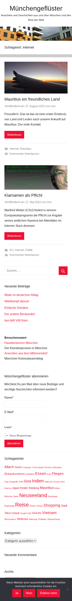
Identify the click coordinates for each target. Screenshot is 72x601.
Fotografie (13, 482)
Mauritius (25, 148)
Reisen (33, 506)
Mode (57, 488)
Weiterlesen (14, 134)
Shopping (51, 505)
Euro (49, 474)
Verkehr (36, 513)
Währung (33, 519)
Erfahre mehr (48, 593)
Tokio (7, 513)
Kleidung (34, 487)
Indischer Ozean (51, 482)
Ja (16, 593)
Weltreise (22, 519)
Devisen (48, 467)
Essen (40, 473)
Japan (15, 487)
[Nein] (67, 589)
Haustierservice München (21, 342)
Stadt (64, 505)
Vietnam (49, 512)
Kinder (24, 487)
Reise (22, 505)
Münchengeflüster (36, 8)
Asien (18, 467)
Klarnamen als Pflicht (23, 195)
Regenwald (9, 506)
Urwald (23, 513)
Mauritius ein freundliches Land (32, 99)
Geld (21, 482)
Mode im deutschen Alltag (21, 295)
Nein (29, 593)
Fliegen (58, 474)
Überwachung (53, 519)
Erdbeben (30, 474)
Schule (40, 506)
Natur (15, 496)
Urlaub (15, 513)
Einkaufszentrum (14, 473)
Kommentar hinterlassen (24, 153)
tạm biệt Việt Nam (16, 320)
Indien (38, 480)
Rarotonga (52, 496)
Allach (9, 467)
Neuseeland (33, 495)
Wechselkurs (10, 519)
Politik (29, 250)
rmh (53, 106)
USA (29, 513)
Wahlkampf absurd (16, 301)
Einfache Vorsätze (16, 307)
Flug (6, 482)
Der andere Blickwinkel (19, 314)
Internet (14, 148)
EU (11, 250)
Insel (62, 482)
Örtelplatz (42, 519)
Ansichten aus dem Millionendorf (25, 353)
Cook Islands (38, 467)
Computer (27, 467)
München (8, 496)
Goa (27, 481)
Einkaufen (57, 467)
